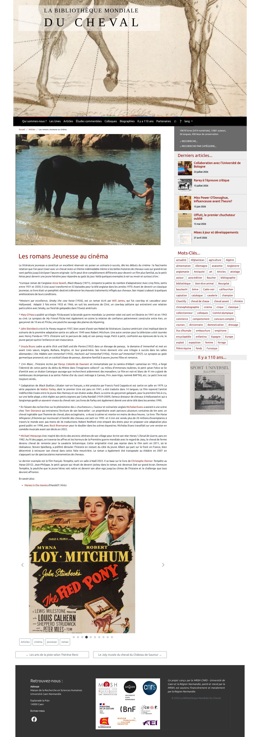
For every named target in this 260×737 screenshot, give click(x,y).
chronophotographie (187, 307)
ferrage (222, 342)
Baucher (211, 277)
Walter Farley (48, 389)
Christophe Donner (142, 461)
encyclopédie (183, 336)
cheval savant (221, 301)
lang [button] (187, 121)
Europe (229, 336)
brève (195, 289)
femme (209, 342)
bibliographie (228, 277)
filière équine (183, 348)
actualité (181, 260)
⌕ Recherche (188, 141)
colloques (202, 312)
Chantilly (181, 301)
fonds (199, 348)
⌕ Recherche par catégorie (197, 146)
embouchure (203, 330)
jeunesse (52, 641)
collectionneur (184, 312)
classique (233, 307)
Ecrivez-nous (37, 710)
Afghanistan (197, 260)
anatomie (217, 265)
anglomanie (182, 271)
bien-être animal (204, 283)
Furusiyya (212, 348)
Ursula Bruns (28, 346)
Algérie (230, 260)
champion (227, 295)
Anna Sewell (59, 283)
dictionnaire (196, 324)
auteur (180, 277)
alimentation (183, 265)
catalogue (197, 295)
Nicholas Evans (134, 407)
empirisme (221, 330)
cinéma (38, 641)
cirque (220, 307)
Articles (68, 121)
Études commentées (89, 121)
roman (64, 641)
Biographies (127, 121)
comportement (201, 319)
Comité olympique (223, 312)
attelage (235, 271)
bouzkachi (181, 289)
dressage (233, 324)
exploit (180, 342)
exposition (195, 342)
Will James (118, 300)
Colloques (111, 121)
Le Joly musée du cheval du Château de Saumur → (130, 654)
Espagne (216, 336)
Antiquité (199, 271)
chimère (238, 301)
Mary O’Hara (28, 314)
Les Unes (55, 121)
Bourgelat (223, 283)
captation (181, 295)
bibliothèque (183, 283)
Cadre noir (209, 289)
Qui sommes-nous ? (34, 121)
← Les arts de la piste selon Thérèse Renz (52, 654)
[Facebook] (34, 719)
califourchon (226, 289)
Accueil (22, 129)
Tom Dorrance (33, 410)
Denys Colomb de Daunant (73, 364)
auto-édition (195, 277)
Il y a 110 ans (145, 121)
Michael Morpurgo (31, 435)
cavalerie (212, 295)
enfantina (201, 336)
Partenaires (163, 121)
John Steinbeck (29, 328)
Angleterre (233, 265)
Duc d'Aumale (183, 330)
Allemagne (201, 265)
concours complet (224, 319)
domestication (215, 324)
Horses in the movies (36, 485)
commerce (182, 319)
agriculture (215, 260)
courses (180, 324)
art (210, 271)
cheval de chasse (200, 301)
